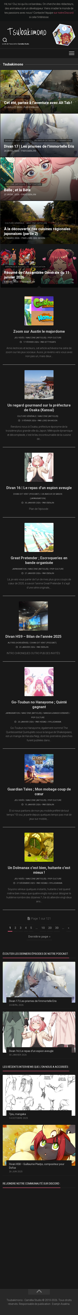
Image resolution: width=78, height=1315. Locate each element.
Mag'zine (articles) (15, 184)
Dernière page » (39, 936)
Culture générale (14, 223)
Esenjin (50, 503)
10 (43, 928)
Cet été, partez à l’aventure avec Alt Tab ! (26, 72)
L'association (38, 267)
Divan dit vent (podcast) (18, 140)
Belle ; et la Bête (10, 159)
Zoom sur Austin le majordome (39, 331)
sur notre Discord (63, 12)
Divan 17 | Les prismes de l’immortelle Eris (26, 115)
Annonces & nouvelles (17, 267)
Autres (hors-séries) (18, 643)
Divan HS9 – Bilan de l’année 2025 (33, 636)
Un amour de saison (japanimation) (52, 140)
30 (56, 928)
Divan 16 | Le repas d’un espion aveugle (39, 488)
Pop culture (34, 184)
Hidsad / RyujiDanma (50, 722)
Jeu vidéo (19, 338)
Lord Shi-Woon (49, 420)
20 (50, 928)
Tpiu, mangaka (17, 1114)
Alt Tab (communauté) (17, 97)
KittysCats (50, 342)
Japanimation (19, 569)
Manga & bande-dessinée (56, 713)
